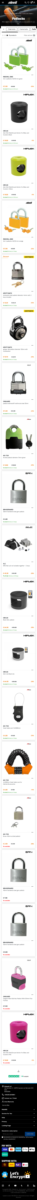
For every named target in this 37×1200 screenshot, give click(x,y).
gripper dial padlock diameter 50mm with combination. (15, 350)
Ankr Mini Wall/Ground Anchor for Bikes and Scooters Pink (16, 1053)
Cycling (11, 13)
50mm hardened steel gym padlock (13, 944)
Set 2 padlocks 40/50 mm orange (13, 241)
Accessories (17, 13)
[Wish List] (28, 2)
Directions (7, 1091)
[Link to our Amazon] (28, 1186)
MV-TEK (6, 456)
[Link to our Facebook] (9, 1186)
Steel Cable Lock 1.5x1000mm (11, 728)
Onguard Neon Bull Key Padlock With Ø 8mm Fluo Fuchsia (17, 999)
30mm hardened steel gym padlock (13, 512)
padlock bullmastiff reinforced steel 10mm (15, 403)
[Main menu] (3, 2)
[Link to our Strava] (22, 1186)
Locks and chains (28, 13)
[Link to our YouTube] (15, 1186)
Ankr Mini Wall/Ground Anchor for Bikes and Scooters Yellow (16, 188)
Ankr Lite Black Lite (8, 674)
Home (6, 13)
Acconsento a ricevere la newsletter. (18, 1138)
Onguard (6, 401)
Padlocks (18, 16)
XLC (4, 564)
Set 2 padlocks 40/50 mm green (12, 79)
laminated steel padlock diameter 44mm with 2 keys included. (17, 296)
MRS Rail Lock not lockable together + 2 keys (16, 566)
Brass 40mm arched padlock (11, 836)
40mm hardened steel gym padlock (13, 890)
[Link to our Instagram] (3, 1186)
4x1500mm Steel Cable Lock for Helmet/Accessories (12, 783)
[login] (34, 2)
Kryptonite (7, 293)
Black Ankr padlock (8, 620)
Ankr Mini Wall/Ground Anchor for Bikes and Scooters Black (16, 134)
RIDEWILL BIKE (8, 77)
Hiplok (5, 131)
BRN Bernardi (8, 510)
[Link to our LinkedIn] (34, 1186)
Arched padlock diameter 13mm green (14, 457)
